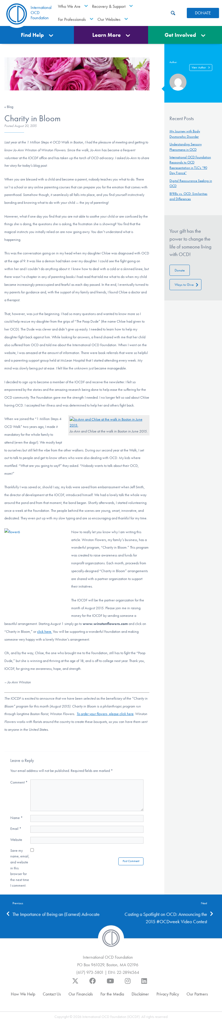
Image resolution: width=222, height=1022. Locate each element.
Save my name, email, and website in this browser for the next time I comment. (19, 868)
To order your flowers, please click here (105, 714)
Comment (19, 782)
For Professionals (72, 19)
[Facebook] (92, 983)
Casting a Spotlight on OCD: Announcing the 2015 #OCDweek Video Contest (166, 918)
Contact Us (52, 994)
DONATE (203, 12)
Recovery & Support (108, 6)
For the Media (112, 994)
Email (15, 828)
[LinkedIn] (144, 983)
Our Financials (80, 994)
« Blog (8, 106)
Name (16, 817)
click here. (44, 631)
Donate (180, 270)
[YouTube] (110, 983)
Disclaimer (140, 994)
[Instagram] (127, 983)
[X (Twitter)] (75, 983)
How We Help (23, 994)
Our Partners (197, 994)
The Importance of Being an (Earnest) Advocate (56, 914)
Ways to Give (184, 285)
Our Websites (108, 19)
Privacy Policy (167, 994)
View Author (199, 67)
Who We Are (69, 6)
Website (16, 839)
